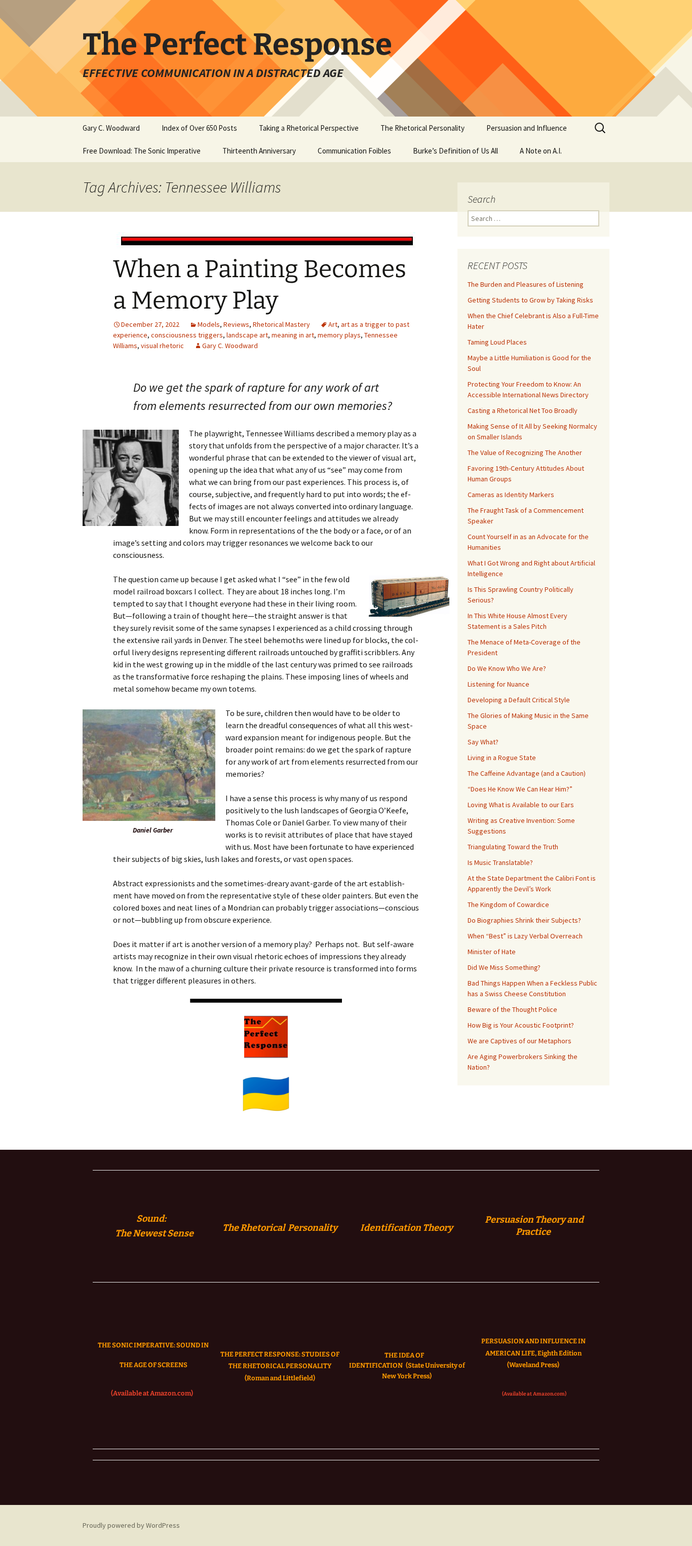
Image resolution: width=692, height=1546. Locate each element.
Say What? (483, 741)
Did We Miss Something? (504, 967)
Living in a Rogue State (502, 757)
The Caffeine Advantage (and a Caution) (527, 773)
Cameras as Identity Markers (511, 494)
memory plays (339, 335)
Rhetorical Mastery (281, 324)
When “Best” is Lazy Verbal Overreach (525, 935)
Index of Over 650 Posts (199, 128)
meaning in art (293, 335)
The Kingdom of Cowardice (508, 904)
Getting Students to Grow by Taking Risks (530, 300)
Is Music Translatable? (500, 862)
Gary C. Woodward (111, 128)
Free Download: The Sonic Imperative (142, 151)
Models (209, 324)
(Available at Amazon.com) (152, 1393)
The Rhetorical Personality (422, 128)
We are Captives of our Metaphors (519, 1040)
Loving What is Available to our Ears (521, 804)
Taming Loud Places (497, 342)
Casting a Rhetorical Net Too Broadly (523, 410)
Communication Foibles (354, 151)
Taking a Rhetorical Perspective (309, 128)
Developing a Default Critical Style (519, 699)
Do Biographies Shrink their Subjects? (524, 920)
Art (332, 324)
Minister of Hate (492, 951)
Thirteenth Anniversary (259, 151)
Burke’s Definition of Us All (455, 151)
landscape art (247, 335)
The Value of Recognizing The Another (525, 452)
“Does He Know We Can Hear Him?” (520, 789)
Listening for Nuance (498, 684)
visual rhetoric (162, 345)
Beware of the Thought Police (512, 1009)
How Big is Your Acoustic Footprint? (521, 1025)
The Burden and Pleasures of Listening (526, 284)
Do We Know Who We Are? (507, 668)
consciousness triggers (187, 335)
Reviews (236, 324)
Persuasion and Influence (526, 128)
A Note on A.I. (541, 151)
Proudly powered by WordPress (131, 1525)
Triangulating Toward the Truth (513, 846)
